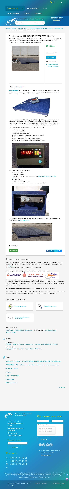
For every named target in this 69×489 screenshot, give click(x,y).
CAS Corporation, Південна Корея (23, 330)
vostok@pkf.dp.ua (10, 266)
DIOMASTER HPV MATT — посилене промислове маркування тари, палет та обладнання (33, 361)
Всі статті (61, 387)
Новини (8, 339)
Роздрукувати (15, 245)
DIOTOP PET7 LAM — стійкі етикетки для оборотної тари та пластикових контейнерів (32, 365)
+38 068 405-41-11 (18, 458)
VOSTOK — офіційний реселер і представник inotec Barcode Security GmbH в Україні (32, 344)
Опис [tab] (11, 87)
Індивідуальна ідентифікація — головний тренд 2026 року (23, 349)
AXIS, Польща (9, 330)
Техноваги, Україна (11, 332)
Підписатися (14, 447)
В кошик (52, 57)
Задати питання (13, 250)
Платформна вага (13, 90)
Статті (45, 8)
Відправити (44, 439)
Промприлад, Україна (50, 330)
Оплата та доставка (15, 435)
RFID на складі (10, 379)
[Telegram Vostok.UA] (67, 474)
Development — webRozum (40, 483)
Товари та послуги (13, 8)
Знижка (8, 372)
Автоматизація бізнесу (33, 8)
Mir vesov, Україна (38, 330)
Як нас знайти (46, 455)
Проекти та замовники (14, 13)
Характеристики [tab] (20, 87)
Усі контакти (56, 20)
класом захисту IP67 (23, 220)
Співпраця (27, 13)
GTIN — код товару (12, 368)
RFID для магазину (11, 383)
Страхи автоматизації (12, 375)
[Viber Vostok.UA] (67, 479)
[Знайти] (43, 23)
